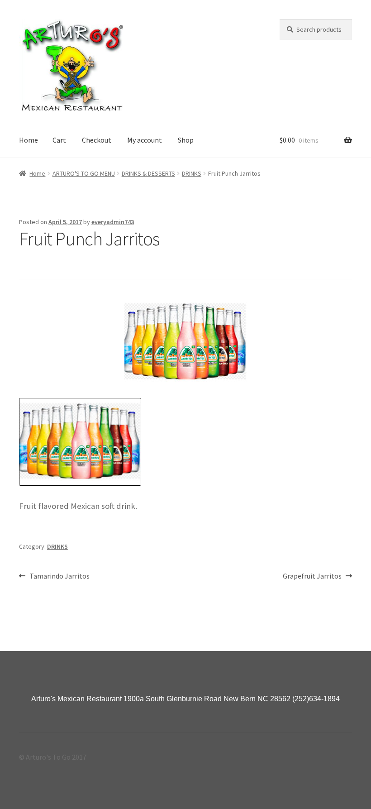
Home (28, 139)
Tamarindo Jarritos (59, 576)
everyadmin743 (112, 222)
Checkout (96, 139)
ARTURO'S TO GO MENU (83, 173)
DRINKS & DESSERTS (148, 173)
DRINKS (191, 173)
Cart (59, 139)
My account (144, 139)
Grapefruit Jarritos (312, 576)
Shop (186, 139)
